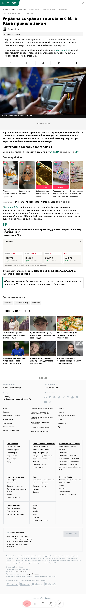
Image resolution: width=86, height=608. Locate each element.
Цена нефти (11, 480)
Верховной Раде (12, 207)
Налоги (9, 495)
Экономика (6, 9)
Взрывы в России (39, 464)
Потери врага (38, 467)
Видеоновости (12, 456)
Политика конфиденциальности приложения (42, 418)
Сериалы (36, 492)
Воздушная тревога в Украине (44, 456)
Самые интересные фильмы (43, 480)
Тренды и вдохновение (15, 514)
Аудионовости (12, 459)
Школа (61, 485)
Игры (59, 427)
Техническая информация (39, 431)
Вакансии (61, 412)
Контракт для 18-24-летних (69, 458)
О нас (5, 408)
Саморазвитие (64, 491)
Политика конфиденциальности (42, 408)
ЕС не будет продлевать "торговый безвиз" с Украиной (43, 202)
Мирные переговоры (40, 453)
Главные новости (13, 447)
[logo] (14, 3)
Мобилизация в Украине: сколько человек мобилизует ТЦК (70, 466)
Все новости (12, 444)
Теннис (35, 514)
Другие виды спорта (40, 520)
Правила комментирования (40, 427)
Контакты (61, 408)
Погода (9, 462)
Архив (60, 419)
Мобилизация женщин (67, 455)
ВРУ (76, 152)
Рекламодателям (9, 427)
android (12, 584)
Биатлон (36, 517)
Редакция (6, 412)
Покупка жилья (12, 511)
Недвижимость (13, 505)
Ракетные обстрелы (40, 447)
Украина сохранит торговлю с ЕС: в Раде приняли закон (47, 9)
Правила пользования (11, 430)
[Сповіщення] (83, 3)
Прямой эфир (12, 453)
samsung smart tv (50, 584)
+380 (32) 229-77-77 (19, 572)
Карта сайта (62, 423)
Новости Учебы (65, 477)
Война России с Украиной (44, 444)
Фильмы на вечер (39, 486)
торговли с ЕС (63, 50)
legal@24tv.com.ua (32, 574)
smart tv (37, 584)
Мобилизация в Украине (69, 444)
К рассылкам (71, 534)
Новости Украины (13, 450)
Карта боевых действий (42, 450)
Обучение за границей (67, 495)
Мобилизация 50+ (65, 452)
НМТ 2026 (62, 488)
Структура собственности (66, 416)
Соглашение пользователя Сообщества (40, 423)
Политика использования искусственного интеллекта (40, 412)
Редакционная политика (11, 416)
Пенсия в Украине (13, 498)
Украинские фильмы (40, 483)
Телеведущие (8, 423)
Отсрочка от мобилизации (69, 461)
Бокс (34, 508)
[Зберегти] (75, 63)
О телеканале (8, 419)
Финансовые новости (15, 486)
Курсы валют (11, 483)
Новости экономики (19, 9)
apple (24, 584)
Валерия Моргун (14, 29)
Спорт (35, 505)
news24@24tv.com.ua (12, 388)
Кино (35, 477)
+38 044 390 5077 (51, 388)
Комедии (36, 489)
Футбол (36, 511)
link (45, 397)
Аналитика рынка (13, 508)
